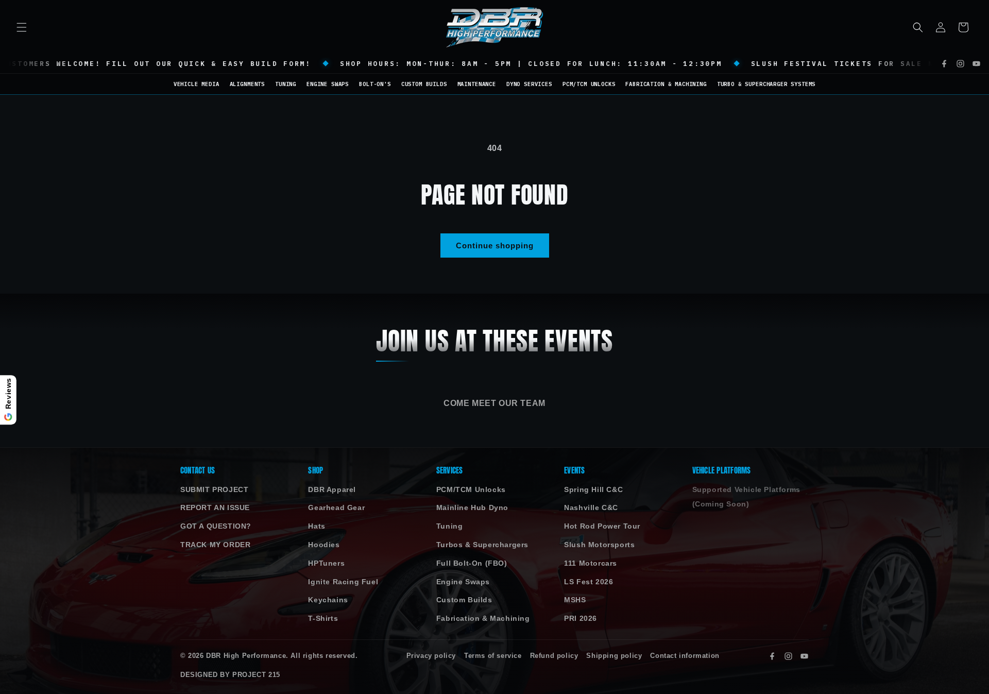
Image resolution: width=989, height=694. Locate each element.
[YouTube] (976, 63)
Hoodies (323, 545)
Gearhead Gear (336, 508)
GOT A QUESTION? (215, 526)
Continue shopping (495, 245)
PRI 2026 (580, 618)
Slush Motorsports (599, 545)
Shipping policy (614, 655)
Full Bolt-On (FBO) (471, 563)
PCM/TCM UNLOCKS (589, 84)
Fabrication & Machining (483, 618)
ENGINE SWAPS (327, 84)
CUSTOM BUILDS (424, 84)
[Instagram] (960, 63)
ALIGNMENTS (247, 84)
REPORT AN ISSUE (215, 508)
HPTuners (326, 563)
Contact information (684, 655)
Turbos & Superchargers (482, 545)
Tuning (449, 526)
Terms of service (493, 655)
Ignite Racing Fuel (343, 582)
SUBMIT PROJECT (214, 490)
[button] (21, 27)
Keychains (328, 600)
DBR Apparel (332, 490)
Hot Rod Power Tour (602, 526)
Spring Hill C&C (593, 490)
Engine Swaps (463, 582)
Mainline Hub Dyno (472, 508)
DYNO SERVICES (529, 84)
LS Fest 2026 (588, 582)
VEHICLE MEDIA (196, 84)
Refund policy (554, 655)
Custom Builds (464, 600)
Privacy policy (431, 655)
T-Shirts (323, 618)
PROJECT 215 (256, 675)
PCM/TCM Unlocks (471, 490)
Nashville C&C (591, 508)
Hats (316, 526)
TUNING (285, 84)
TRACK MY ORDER (215, 545)
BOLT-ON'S (375, 84)
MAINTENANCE (476, 84)
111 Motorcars (590, 563)
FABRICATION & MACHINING (665, 84)
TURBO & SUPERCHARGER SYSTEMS (766, 84)
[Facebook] (944, 63)
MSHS (575, 600)
